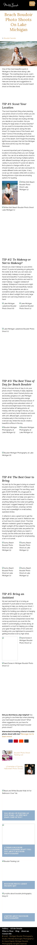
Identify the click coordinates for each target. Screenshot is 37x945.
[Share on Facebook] (10, 741)
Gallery (5, 928)
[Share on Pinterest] (16, 741)
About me (25, 931)
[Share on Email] (26, 741)
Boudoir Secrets (10, 38)
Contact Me (7, 934)
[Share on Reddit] (21, 741)
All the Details (16, 928)
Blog (17, 931)
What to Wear (7, 931)
